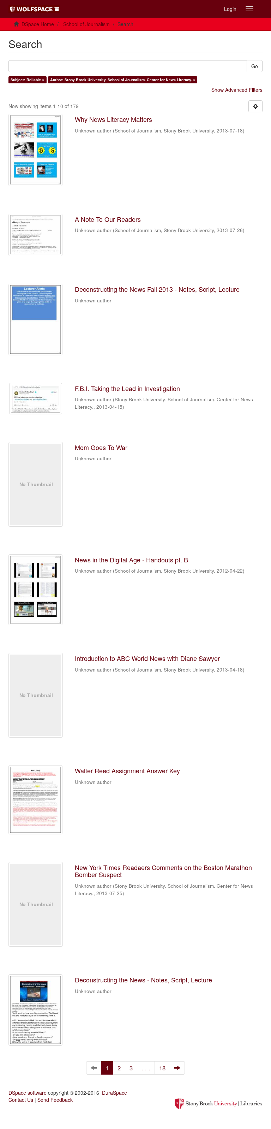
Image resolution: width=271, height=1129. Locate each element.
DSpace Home (38, 24)
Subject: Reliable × (27, 79)
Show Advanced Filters (237, 89)
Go (254, 66)
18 (162, 1068)
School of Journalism (86, 24)
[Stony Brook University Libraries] (218, 1103)
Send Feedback (55, 1099)
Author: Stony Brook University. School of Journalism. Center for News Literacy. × (122, 79)
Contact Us (20, 1099)
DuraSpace (114, 1092)
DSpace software (27, 1092)
